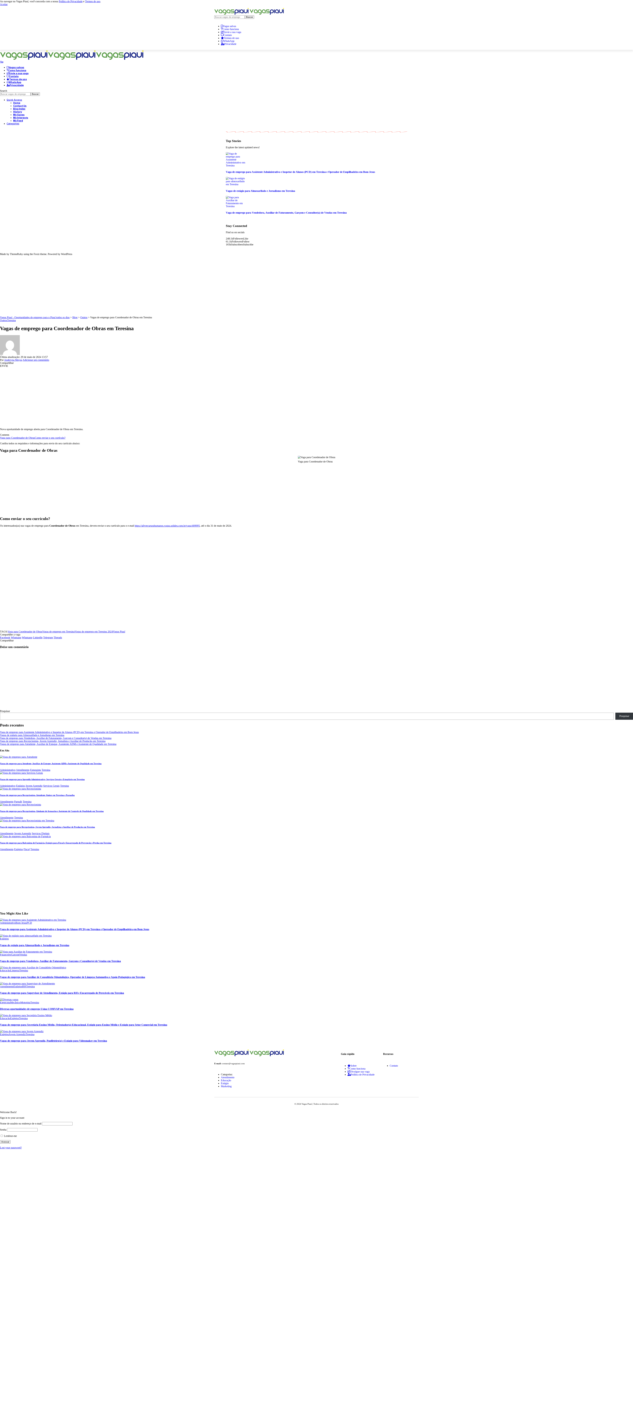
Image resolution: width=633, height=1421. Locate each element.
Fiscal (27, 849)
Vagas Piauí (119, 631)
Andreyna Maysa (13, 360)
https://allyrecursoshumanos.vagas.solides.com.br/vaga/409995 (167, 525)
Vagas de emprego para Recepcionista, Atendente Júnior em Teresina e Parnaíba (37, 795)
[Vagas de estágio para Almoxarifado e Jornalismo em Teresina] (236, 184)
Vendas (23, 954)
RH (24, 986)
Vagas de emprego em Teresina (58, 631)
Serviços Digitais (40, 833)
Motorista (25, 1002)
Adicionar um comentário (36, 360)
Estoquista (35, 770)
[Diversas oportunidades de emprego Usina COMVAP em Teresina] (9, 999)
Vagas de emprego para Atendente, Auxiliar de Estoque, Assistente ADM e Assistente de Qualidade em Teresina (58, 744)
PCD (29, 922)
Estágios (20, 785)
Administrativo (7, 770)
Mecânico (15, 1002)
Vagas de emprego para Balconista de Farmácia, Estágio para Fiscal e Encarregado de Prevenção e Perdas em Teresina (55, 843)
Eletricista (5, 1002)
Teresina (11, 320)
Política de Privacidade (71, 1)
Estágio (225, 1083)
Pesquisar (5, 711)
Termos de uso (92, 1)
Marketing (226, 1086)
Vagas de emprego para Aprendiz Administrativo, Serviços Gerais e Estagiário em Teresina (42, 779)
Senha (3, 1129)
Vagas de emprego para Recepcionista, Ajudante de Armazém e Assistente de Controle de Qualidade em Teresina (52, 811)
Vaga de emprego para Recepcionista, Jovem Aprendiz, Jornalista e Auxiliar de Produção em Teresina (53, 741)
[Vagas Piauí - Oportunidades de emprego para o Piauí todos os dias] (72, 58)
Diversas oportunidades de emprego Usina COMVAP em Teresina (37, 1009)
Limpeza (14, 970)
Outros (3, 320)
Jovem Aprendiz (34, 785)
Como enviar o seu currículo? (50, 437)
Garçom (15, 954)
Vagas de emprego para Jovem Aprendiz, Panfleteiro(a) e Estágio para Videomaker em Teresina (53, 1040)
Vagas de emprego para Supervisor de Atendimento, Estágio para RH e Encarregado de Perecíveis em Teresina (62, 993)
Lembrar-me (10, 1136)
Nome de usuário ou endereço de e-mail (20, 1123)
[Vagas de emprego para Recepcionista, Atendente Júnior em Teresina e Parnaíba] (20, 788)
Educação (5, 970)
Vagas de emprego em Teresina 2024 (94, 631)
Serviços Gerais (51, 785)
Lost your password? (11, 1147)
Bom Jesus (21, 922)
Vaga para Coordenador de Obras (17, 437)
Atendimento (23, 770)
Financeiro (5, 954)
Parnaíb (18, 801)
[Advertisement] (316, 287)
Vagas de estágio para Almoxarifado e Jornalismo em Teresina (260, 190)
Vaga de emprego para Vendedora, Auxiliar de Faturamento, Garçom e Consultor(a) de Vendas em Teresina (286, 212)
